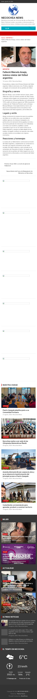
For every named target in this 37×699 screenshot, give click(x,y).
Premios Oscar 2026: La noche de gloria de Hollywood (17, 165)
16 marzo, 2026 (7, 81)
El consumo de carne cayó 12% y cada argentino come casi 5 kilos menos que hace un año (21, 631)
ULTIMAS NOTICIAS (11, 617)
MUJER (6, 519)
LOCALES (5, 406)
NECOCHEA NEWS (12, 17)
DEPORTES (6, 69)
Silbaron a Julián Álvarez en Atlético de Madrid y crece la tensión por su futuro (21, 640)
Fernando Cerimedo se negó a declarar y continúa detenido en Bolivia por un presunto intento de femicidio (18, 585)
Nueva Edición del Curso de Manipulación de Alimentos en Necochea (20, 172)
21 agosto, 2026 (7, 414)
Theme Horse (21, 694)
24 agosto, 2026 (13, 626)
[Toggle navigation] (3, 33)
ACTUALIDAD (8, 568)
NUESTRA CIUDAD (10, 385)
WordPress (24, 696)
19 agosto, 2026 (7, 478)
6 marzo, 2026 (7, 562)
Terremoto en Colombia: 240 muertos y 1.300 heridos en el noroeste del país (17, 608)
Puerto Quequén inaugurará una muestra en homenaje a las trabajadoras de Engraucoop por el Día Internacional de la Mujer (18, 557)
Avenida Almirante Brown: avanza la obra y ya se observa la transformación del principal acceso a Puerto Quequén (18, 474)
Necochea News (17, 81)
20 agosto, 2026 (7, 445)
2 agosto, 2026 (7, 540)
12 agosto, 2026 (7, 611)
